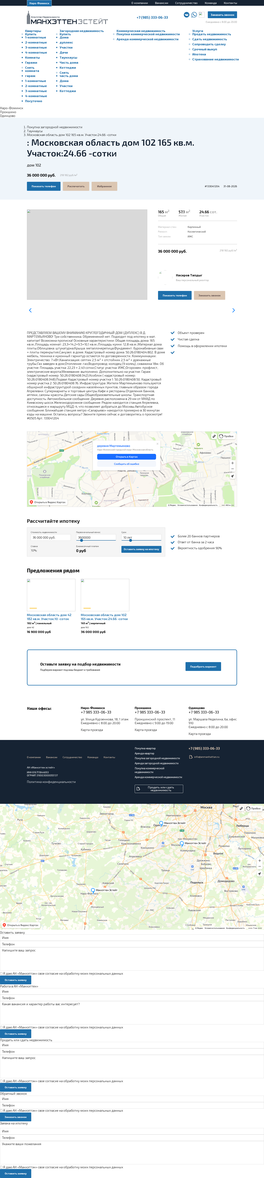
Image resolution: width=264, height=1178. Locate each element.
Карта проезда (92, 730)
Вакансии (161, 2)
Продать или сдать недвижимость (161, 788)
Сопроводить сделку (209, 44)
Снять (29, 67)
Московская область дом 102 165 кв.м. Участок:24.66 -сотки (104, 617)
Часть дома (69, 62)
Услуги (197, 31)
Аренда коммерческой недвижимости (148, 39)
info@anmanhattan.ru (206, 756)
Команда (211, 2)
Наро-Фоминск (39, 3)
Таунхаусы (68, 57)
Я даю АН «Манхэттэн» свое (63, 973)
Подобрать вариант (203, 666)
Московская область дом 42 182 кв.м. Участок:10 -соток (49, 617)
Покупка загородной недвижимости (54, 127)
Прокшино (8, 112)
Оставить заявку (16, 979)
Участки (66, 47)
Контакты (230, 2)
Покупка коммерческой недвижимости (148, 34)
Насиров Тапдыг (189, 275)
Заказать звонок (222, 14)
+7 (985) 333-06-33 (152, 17)
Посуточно (33, 101)
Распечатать (76, 186)
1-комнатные (35, 37)
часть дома (69, 76)
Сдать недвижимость (209, 39)
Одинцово (7, 116)
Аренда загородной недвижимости (157, 763)
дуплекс (66, 42)
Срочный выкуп (204, 49)
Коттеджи (68, 67)
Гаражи (31, 62)
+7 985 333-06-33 (96, 712)
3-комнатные (36, 47)
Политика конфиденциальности (51, 782)
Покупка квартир (145, 748)
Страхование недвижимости (215, 59)
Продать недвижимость (211, 34)
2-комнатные (36, 42)
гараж (30, 76)
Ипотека (199, 54)
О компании (139, 2)
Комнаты (32, 57)
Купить (30, 34)
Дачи (64, 52)
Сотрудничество (186, 2)
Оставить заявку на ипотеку (141, 549)
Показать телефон (44, 186)
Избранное (104, 186)
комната (32, 71)
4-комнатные (36, 52)
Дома (64, 37)
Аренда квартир (144, 753)
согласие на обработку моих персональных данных (84, 973)
